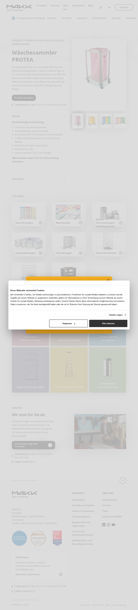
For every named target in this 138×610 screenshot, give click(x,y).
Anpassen (67, 323)
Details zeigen (116, 315)
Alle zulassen (108, 323)
